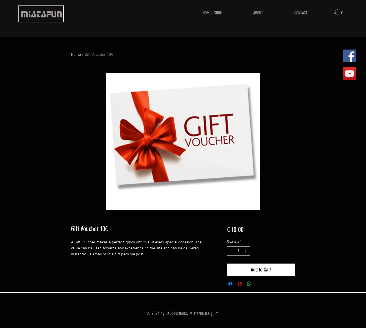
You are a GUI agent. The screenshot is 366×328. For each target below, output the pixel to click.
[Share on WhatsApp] (249, 284)
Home (76, 54)
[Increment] (246, 251)
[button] (340, 11)
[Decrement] (231, 251)
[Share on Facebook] (230, 284)
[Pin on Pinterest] (240, 284)
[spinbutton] (238, 251)
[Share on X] (259, 284)
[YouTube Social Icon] (349, 73)
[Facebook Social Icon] (349, 56)
